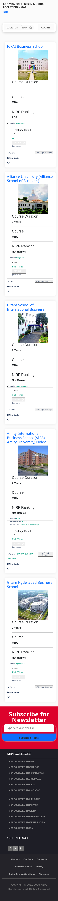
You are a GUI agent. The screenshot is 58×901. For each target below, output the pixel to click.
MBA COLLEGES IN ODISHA (22, 811)
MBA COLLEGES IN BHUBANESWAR (26, 773)
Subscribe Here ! (29, 737)
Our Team (28, 859)
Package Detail (22, 130)
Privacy (39, 867)
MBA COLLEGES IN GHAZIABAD (24, 790)
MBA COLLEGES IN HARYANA (23, 805)
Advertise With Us (23, 867)
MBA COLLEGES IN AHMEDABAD (25, 779)
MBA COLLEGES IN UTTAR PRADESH (27, 816)
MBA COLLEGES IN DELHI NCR (24, 767)
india (5, 11)
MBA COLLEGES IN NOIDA (22, 784)
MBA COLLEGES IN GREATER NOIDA (27, 822)
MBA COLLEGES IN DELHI (21, 761)
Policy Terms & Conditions (22, 874)
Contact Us (42, 859)
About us (15, 859)
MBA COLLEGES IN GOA (21, 828)
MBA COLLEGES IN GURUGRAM (24, 799)
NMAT (25, 27)
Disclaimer (44, 874)
